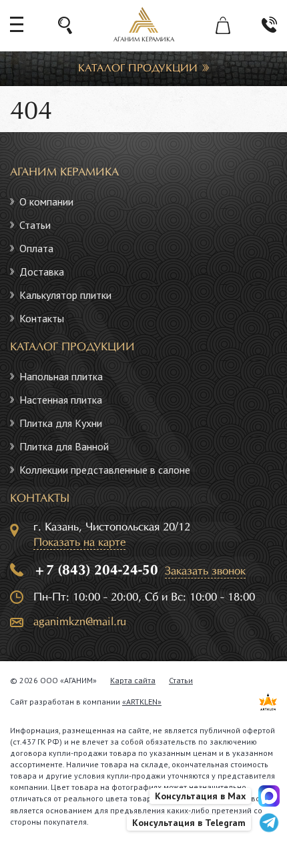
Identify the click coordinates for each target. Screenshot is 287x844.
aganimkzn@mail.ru (79, 622)
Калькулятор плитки (65, 295)
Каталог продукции (138, 68)
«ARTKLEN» (142, 702)
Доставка (41, 271)
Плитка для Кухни (60, 423)
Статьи (35, 225)
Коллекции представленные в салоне (104, 469)
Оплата (36, 248)
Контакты (41, 318)
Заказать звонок (205, 571)
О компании (46, 201)
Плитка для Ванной (64, 446)
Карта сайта (133, 680)
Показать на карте (79, 542)
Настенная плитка (60, 399)
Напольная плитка (61, 376)
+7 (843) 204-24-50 (95, 570)
